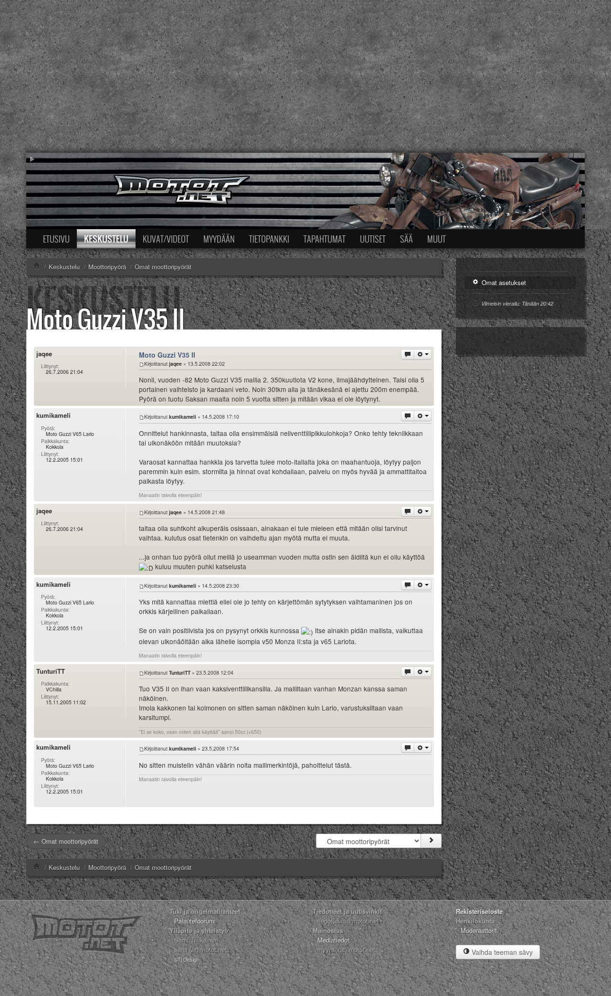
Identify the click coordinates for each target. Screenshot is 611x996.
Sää (406, 238)
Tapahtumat (325, 238)
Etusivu (56, 238)
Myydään (219, 238)
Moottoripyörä (107, 867)
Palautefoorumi (195, 920)
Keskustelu (106, 239)
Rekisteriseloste (479, 911)
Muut (436, 238)
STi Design (187, 959)
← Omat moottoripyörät (65, 841)
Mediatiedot (333, 939)
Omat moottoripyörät (163, 867)
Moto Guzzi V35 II (105, 319)
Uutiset (373, 238)
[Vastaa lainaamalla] (407, 354)
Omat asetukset (503, 282)
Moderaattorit (479, 930)
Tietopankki (269, 238)
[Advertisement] (305, 76)
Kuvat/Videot (166, 238)
